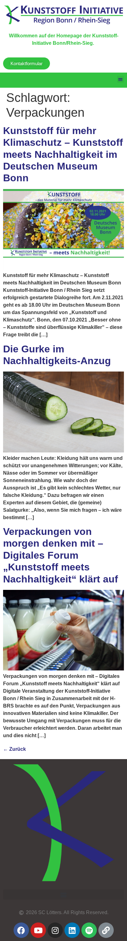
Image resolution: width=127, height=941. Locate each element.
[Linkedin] (72, 930)
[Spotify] (89, 930)
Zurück (14, 749)
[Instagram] (55, 930)
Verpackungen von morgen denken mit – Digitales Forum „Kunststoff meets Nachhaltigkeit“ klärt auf (60, 555)
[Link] (106, 930)
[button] (120, 79)
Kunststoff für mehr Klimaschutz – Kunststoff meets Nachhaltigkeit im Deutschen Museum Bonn (63, 154)
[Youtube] (38, 930)
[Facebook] (21, 930)
